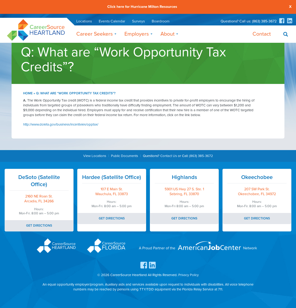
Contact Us (168, 156)
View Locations (94, 156)
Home (28, 93)
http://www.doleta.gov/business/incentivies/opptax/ (60, 124)
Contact (262, 34)
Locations (84, 21)
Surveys (138, 21)
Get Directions (39, 226)
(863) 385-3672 (264, 21)
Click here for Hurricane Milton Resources (142, 7)
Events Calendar (112, 21)
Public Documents (124, 156)
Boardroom (161, 21)
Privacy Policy (188, 275)
